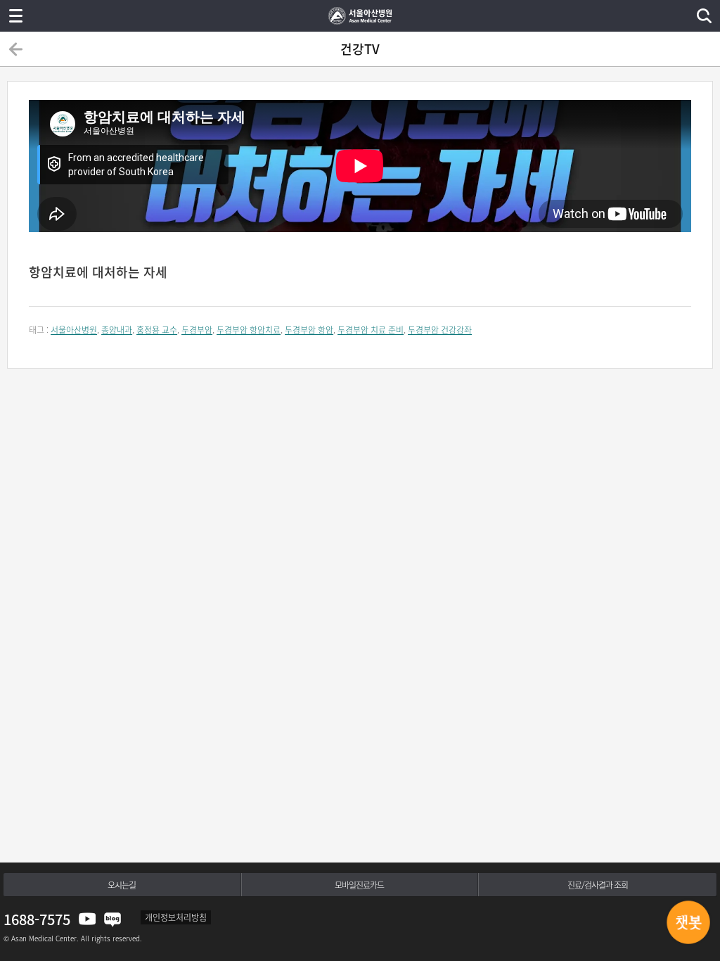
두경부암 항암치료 (249, 330)
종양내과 (116, 330)
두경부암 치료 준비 (371, 330)
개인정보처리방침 (176, 917)
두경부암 (196, 330)
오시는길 (122, 885)
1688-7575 (37, 919)
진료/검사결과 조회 (597, 885)
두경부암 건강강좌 (440, 330)
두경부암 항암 (309, 330)
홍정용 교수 (156, 330)
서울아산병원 (74, 330)
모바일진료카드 (359, 885)
